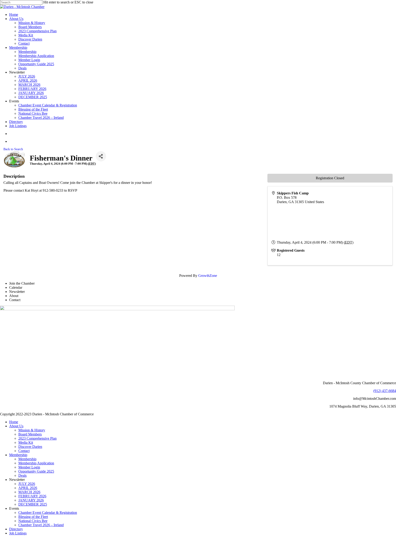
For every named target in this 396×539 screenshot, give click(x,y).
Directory (16, 529)
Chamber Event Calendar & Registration (47, 512)
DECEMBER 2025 (32, 504)
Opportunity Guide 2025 (36, 471)
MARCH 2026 (29, 492)
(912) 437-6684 (384, 391)
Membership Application (36, 463)
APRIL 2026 (27, 488)
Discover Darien (30, 447)
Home (13, 422)
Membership (18, 455)
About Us (16, 426)
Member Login (29, 467)
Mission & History (31, 430)
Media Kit (25, 442)
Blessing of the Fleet (33, 517)
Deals (22, 475)
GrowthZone (207, 276)
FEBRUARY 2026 (32, 496)
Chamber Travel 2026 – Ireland (41, 525)
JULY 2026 (26, 484)
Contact (24, 451)
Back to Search (13, 149)
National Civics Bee (32, 521)
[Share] (101, 156)
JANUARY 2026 (31, 500)
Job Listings (18, 533)
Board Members (30, 434)
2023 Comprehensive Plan (37, 438)
